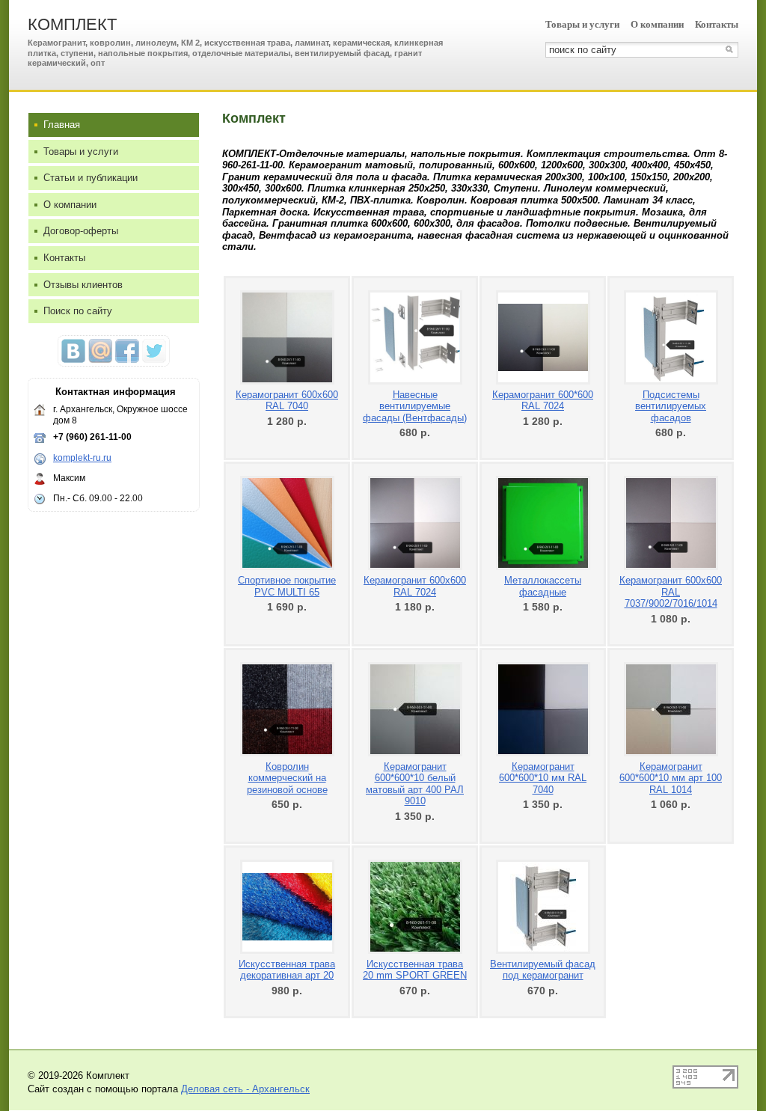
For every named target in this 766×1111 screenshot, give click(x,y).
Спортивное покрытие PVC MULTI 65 (287, 586)
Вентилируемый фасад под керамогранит (542, 970)
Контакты (716, 24)
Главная (61, 124)
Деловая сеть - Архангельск (245, 1089)
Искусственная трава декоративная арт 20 (287, 970)
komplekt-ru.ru (82, 458)
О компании (657, 24)
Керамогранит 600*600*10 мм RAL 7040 (542, 778)
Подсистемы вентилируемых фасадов (670, 406)
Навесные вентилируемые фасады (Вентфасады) (415, 406)
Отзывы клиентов (83, 284)
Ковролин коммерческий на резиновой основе (287, 778)
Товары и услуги (582, 24)
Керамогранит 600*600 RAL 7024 (542, 400)
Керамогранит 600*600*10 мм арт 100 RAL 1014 (670, 778)
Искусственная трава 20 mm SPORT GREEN (415, 970)
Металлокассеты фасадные (542, 586)
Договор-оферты (80, 230)
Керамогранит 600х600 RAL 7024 (415, 586)
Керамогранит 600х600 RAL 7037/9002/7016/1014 (670, 592)
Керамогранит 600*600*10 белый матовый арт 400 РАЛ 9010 (415, 784)
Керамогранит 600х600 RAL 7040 (287, 400)
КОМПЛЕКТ (72, 24)
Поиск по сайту (77, 310)
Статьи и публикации (90, 177)
